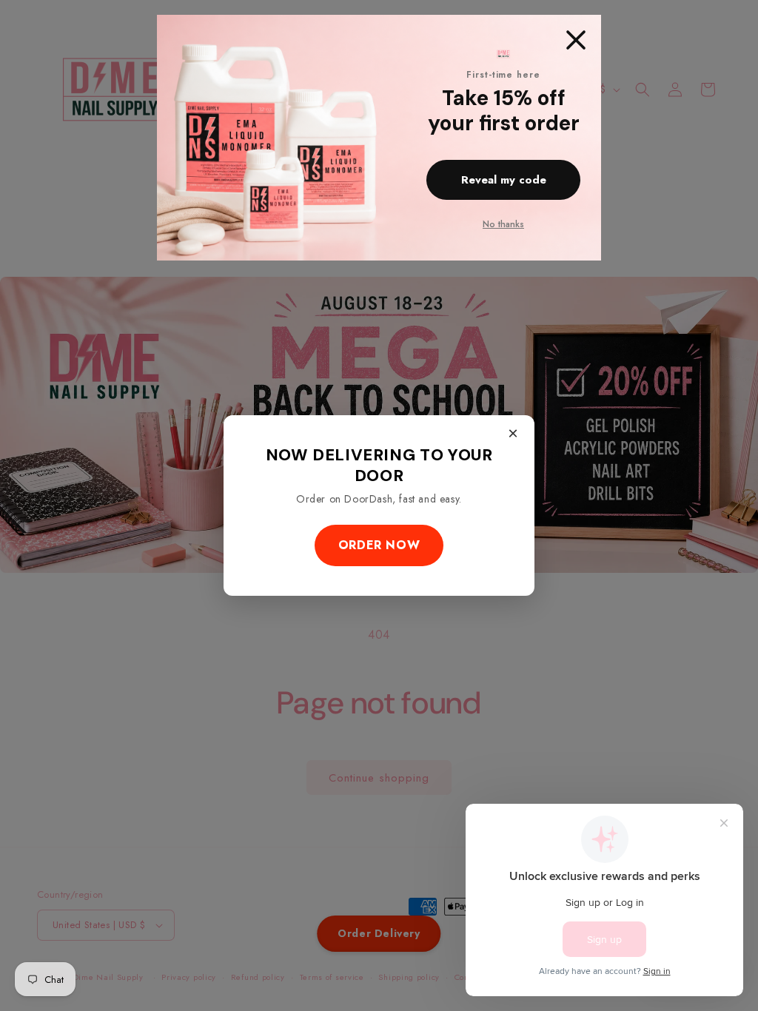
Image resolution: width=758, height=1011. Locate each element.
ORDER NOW (379, 545)
